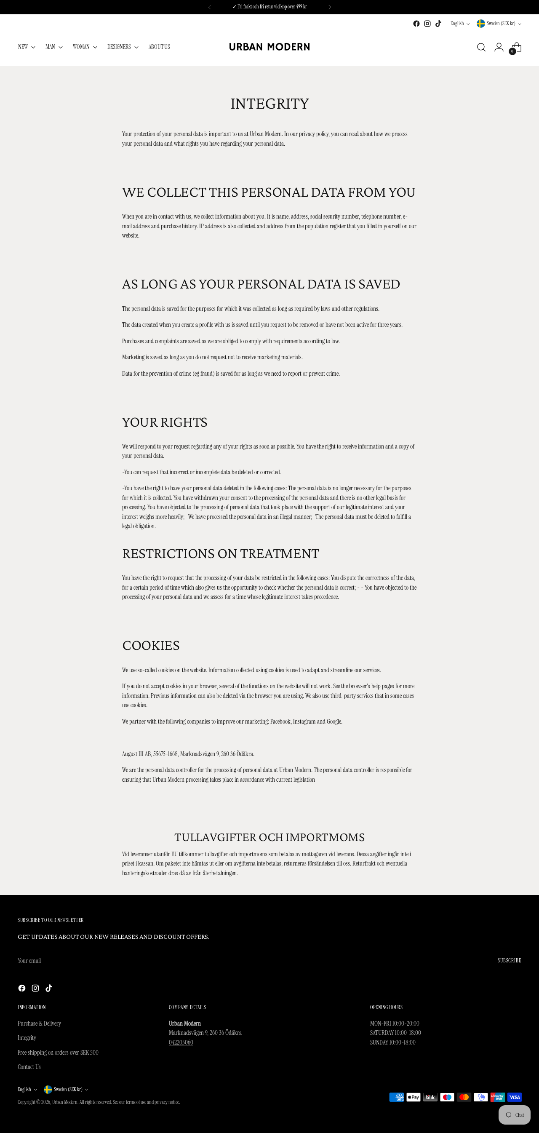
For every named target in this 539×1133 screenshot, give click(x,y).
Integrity (27, 1038)
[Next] (329, 7)
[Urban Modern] (269, 47)
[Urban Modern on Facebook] (416, 23)
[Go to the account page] (499, 47)
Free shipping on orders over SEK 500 (58, 1052)
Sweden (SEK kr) (501, 23)
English (457, 23)
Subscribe (509, 960)
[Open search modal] (481, 47)
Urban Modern (64, 1102)
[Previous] (209, 7)
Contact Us (29, 1067)
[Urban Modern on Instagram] (427, 23)
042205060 (181, 1042)
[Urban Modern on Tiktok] (438, 23)
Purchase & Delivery (39, 1023)
